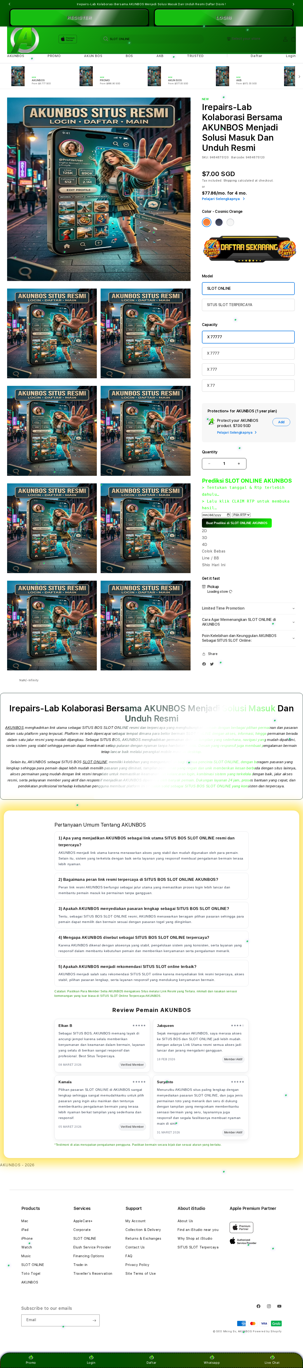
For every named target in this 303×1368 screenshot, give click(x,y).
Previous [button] (9, 4)
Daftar (151, 1362)
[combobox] (152, 39)
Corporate (82, 1230)
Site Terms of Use (140, 1273)
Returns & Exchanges (143, 1238)
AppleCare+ (83, 1221)
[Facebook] (205, 665)
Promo (31, 1362)
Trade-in (80, 1265)
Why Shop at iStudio (195, 1238)
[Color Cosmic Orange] (206, 222)
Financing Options (88, 1256)
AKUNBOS (15, 56)
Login (91, 1362)
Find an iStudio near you (198, 1230)
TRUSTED (195, 56)
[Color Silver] (230, 222)
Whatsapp (212, 1362)
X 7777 (213, 353)
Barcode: (238, 157)
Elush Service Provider (92, 1247)
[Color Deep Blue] (219, 222)
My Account (135, 1221)
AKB (160, 56)
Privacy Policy (137, 1265)
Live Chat (272, 1362)
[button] (15, 56)
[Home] (23, 39)
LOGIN (224, 17)
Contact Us (135, 1247)
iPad (24, 1230)
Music (26, 1256)
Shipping (230, 180)
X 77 (211, 385)
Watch (26, 1247)
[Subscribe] (94, 1320)
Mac (24, 1221)
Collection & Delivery (143, 1230)
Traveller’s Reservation (92, 1273)
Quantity (210, 452)
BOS (129, 56)
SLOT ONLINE (219, 288)
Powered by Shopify (267, 1331)
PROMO (54, 56)
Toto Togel (30, 1273)
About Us (185, 1221)
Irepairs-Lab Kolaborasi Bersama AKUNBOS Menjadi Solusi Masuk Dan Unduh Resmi (151, 4)
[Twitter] (213, 665)
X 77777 (214, 337)
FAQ (129, 1256)
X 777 (212, 369)
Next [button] (293, 4)
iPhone (27, 1238)
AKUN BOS (93, 56)
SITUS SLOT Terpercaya (198, 1247)
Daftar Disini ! (216, 4)
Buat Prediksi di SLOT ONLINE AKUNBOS (236, 523)
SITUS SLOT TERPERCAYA (229, 305)
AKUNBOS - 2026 (17, 1165)
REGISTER (79, 17)
